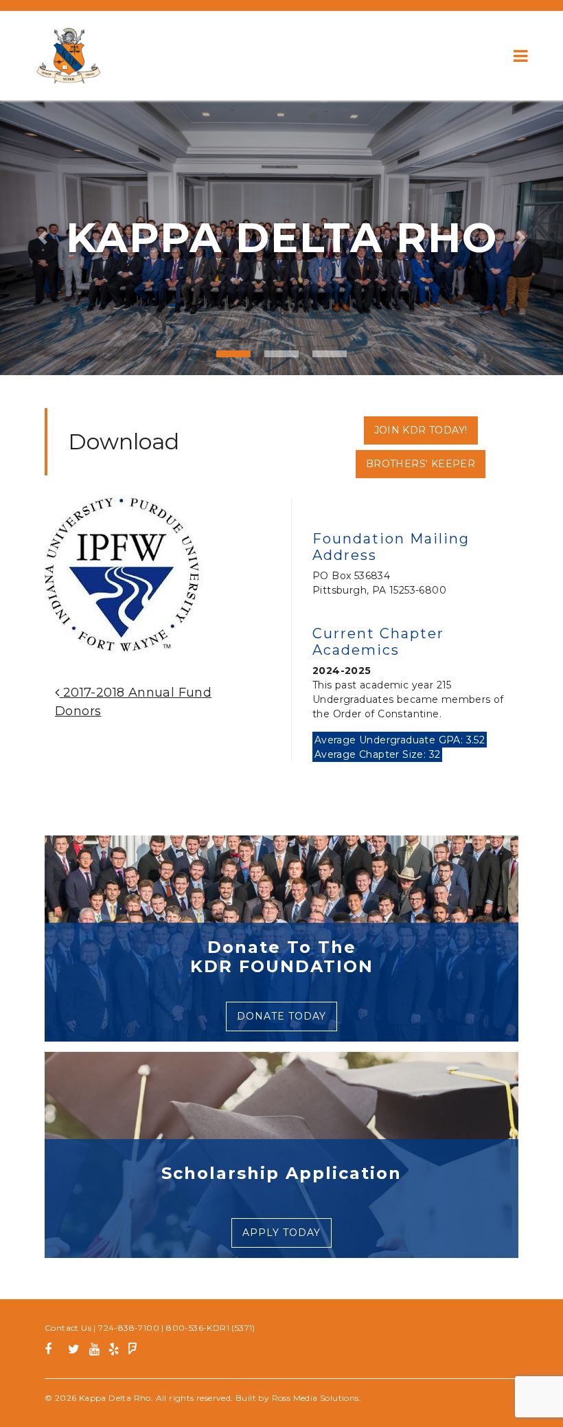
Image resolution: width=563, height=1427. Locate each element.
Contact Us (68, 1328)
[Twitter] (74, 1351)
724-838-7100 (128, 1328)
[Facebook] (53, 1351)
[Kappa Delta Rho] (68, 55)
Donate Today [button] (281, 1016)
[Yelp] (113, 1351)
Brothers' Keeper (420, 464)
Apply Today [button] (281, 1232)
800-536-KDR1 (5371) (210, 1328)
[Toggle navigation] (521, 55)
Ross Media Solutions (315, 1398)
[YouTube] (94, 1351)
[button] (42, 237)
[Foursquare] (133, 1351)
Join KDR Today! (421, 430)
